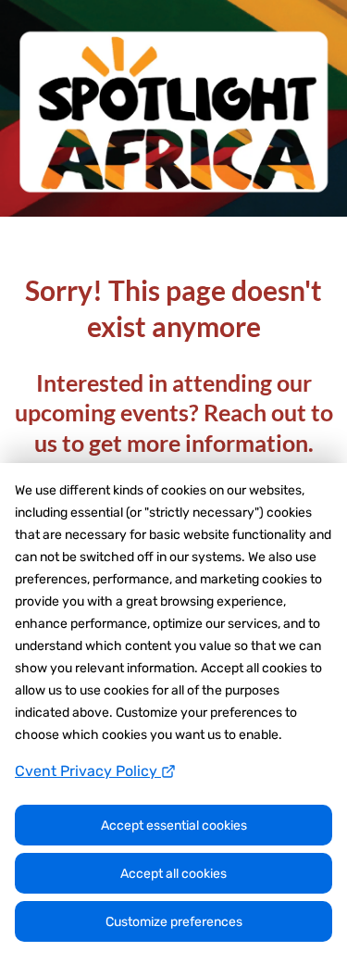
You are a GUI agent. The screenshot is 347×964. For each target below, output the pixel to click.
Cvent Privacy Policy (88, 771)
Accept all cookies (173, 874)
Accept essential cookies (174, 825)
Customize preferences (173, 922)
